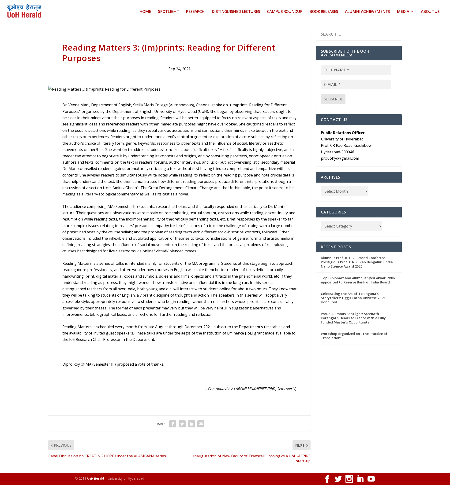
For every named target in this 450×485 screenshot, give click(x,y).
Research (195, 12)
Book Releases (323, 12)
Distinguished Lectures (236, 12)
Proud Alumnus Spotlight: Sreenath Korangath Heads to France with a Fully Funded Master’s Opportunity (353, 318)
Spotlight (168, 12)
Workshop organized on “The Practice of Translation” (354, 335)
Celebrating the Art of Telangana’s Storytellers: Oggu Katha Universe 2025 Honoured (353, 297)
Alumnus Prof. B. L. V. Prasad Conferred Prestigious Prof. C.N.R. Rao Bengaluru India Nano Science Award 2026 (357, 262)
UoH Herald (95, 479)
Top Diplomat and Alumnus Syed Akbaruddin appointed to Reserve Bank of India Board (358, 280)
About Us (430, 12)
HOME (145, 12)
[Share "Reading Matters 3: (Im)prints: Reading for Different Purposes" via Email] (201, 424)
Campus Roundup (284, 12)
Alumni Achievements (367, 12)
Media (403, 12)
